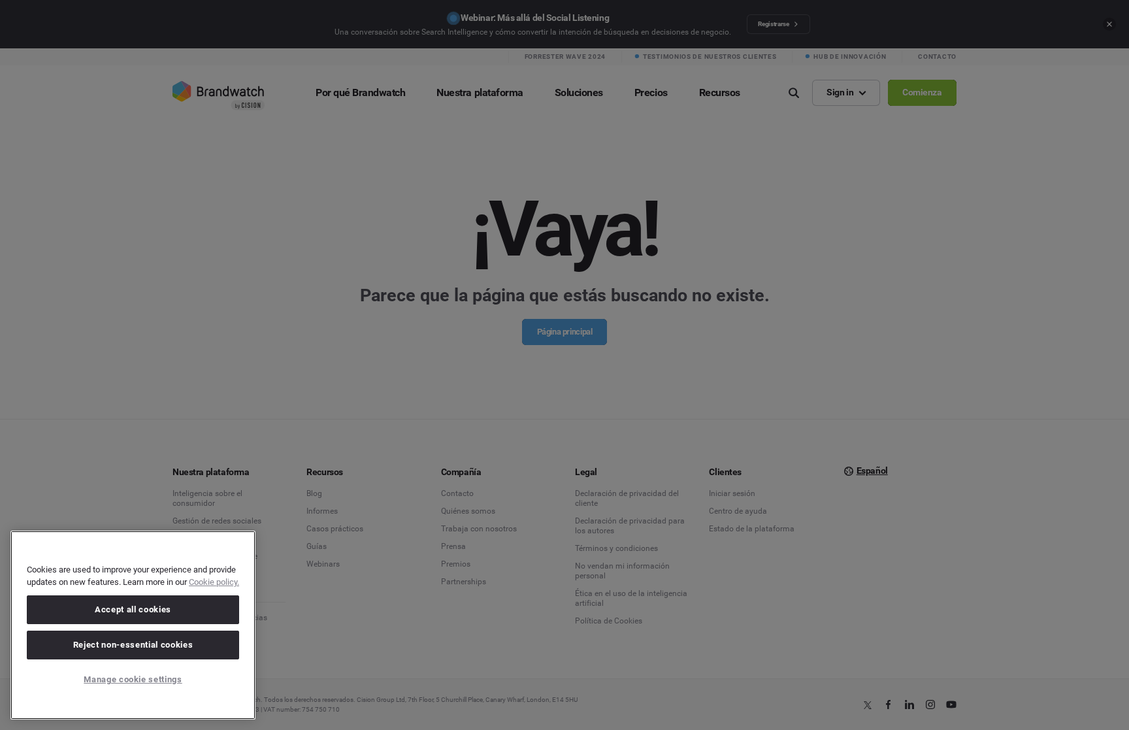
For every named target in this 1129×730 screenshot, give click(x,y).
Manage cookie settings (133, 679)
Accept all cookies (133, 609)
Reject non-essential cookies (133, 645)
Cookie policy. (214, 582)
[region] (132, 625)
